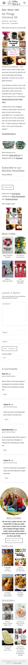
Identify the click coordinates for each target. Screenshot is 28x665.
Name (5, 333)
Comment (7, 304)
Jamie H (6, 21)
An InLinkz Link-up (9, 134)
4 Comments (14, 23)
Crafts (17, 10)
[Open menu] (4, 3)
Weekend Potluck (11, 199)
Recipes (10, 10)
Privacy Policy (17, 663)
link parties (16, 194)
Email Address (7, 175)
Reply (5, 394)
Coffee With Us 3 (14, 155)
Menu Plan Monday (18, 196)
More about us (13, 540)
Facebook (19, 158)
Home (4, 10)
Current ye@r (7, 354)
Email (5, 342)
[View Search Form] (24, 3)
